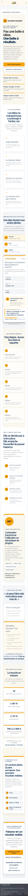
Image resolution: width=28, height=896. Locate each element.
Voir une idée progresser (14, 64)
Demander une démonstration (14, 69)
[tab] (15, 237)
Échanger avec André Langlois (14, 852)
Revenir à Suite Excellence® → (14, 857)
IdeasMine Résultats (11, 12)
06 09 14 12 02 (13, 868)
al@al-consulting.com (14, 870)
